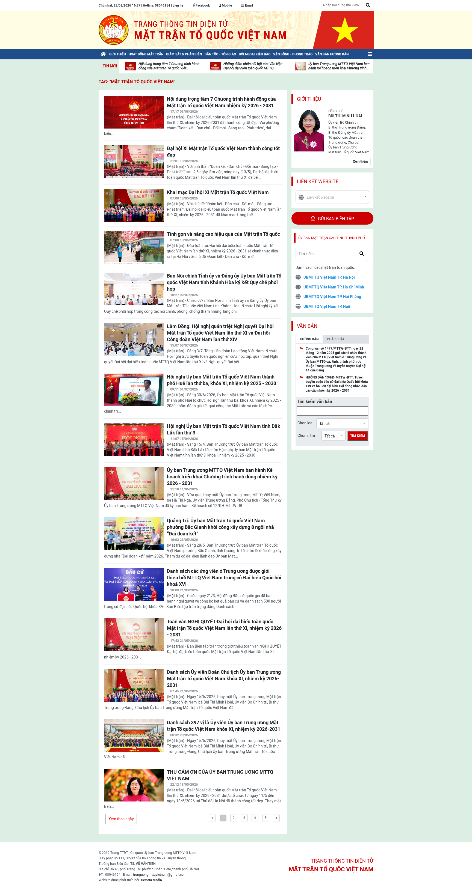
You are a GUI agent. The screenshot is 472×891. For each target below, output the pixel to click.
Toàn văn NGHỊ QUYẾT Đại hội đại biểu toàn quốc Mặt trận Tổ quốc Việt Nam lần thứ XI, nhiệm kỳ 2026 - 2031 (224, 628)
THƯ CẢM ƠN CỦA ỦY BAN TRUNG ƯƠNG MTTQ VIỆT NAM (220, 775)
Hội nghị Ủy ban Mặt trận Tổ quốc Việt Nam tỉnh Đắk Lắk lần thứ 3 (223, 429)
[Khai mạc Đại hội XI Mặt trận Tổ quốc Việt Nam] (134, 209)
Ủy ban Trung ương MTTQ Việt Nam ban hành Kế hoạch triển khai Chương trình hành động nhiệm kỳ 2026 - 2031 (222, 476)
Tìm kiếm (357, 436)
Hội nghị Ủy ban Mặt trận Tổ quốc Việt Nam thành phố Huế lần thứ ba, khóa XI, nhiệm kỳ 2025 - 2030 (221, 380)
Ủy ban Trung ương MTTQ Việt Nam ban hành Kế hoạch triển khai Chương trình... (339, 66)
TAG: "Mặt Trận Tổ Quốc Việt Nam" (137, 81)
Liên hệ (178, 5)
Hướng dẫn (309, 339)
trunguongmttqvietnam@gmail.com (160, 875)
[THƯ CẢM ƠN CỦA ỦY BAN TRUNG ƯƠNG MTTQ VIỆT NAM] (134, 788)
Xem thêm (360, 161)
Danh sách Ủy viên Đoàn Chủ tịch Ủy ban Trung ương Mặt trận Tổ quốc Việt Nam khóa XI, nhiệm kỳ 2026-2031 (224, 678)
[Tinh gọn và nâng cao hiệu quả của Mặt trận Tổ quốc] (134, 250)
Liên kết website (317, 181)
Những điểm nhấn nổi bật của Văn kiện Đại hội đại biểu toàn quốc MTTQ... (252, 66)
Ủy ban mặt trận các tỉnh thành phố (331, 238)
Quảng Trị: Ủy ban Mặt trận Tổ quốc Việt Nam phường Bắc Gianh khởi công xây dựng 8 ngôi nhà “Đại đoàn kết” (220, 527)
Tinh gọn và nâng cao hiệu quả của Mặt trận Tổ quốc (223, 234)
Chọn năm (306, 435)
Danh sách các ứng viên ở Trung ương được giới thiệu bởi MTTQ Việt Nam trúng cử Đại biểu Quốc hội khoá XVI (224, 577)
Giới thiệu (309, 99)
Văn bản (307, 326)
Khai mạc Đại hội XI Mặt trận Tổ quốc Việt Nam (218, 192)
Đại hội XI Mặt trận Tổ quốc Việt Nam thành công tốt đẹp (223, 151)
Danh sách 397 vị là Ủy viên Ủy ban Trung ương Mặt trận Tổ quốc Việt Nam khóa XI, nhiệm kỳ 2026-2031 (223, 726)
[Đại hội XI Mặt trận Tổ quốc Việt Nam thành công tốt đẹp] (134, 165)
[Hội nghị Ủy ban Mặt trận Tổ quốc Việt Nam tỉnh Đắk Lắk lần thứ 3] (134, 442)
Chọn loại (305, 423)
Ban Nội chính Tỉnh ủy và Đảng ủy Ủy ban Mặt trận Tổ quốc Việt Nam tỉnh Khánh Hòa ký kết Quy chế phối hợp (224, 282)
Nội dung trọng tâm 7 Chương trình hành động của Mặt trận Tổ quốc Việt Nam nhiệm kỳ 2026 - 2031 (221, 102)
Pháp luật (335, 339)
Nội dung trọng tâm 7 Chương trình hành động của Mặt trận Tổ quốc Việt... (168, 66)
